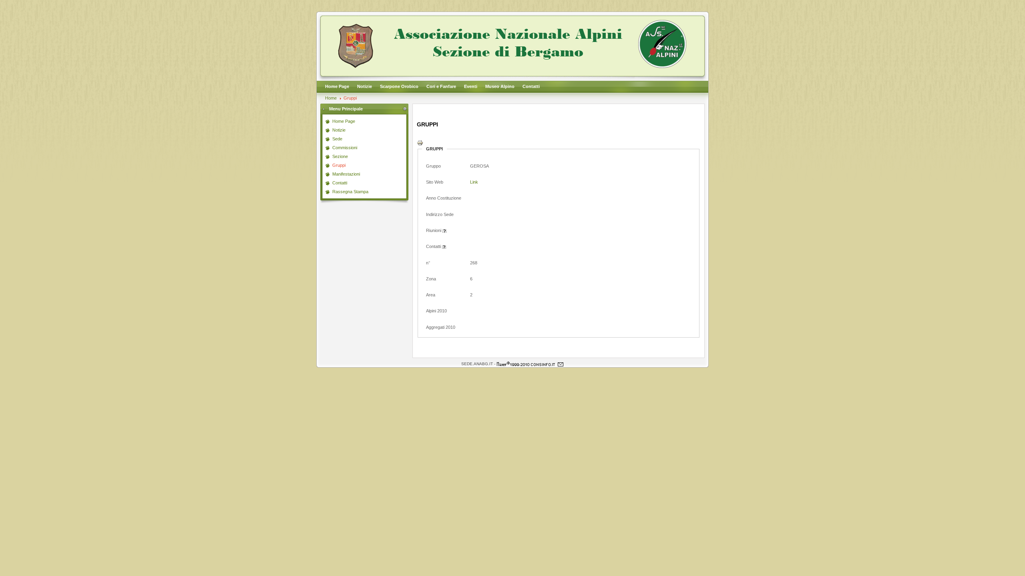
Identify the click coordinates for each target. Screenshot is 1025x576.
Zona (431, 278)
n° (428, 262)
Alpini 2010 (436, 310)
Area (430, 294)
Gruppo (433, 166)
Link (474, 182)
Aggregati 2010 (440, 327)
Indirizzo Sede (440, 214)
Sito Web (434, 182)
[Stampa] (420, 144)
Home (331, 98)
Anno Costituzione (443, 198)
